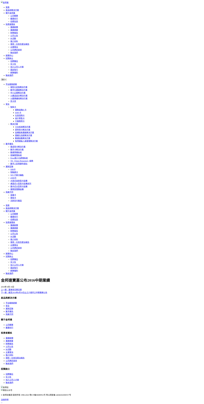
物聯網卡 (14, 172)
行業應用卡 (20, 121)
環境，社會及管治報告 (19, 44)
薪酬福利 (14, 73)
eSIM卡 (13, 178)
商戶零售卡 (20, 118)
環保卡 (13, 198)
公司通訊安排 (16, 50)
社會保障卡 (20, 115)
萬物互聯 (9, 167)
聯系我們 (14, 53)
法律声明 (4, 400)
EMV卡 (18, 113)
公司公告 (14, 36)
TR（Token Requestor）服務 (21, 161)
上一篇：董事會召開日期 (11, 290)
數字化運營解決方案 (18, 90)
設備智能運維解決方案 (24, 133)
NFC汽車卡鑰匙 (17, 175)
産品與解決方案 (12, 10)
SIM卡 (13, 169)
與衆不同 (9, 192)
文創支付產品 (16, 201)
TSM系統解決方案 (22, 127)
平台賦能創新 (11, 84)
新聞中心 (9, 56)
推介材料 (14, 41)
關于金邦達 (10, 13)
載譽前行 (14, 19)
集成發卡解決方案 (18, 147)
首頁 (7, 7)
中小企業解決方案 (18, 93)
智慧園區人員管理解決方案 (26, 141)
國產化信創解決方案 (23, 135)
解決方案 (14, 124)
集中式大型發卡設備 (18, 186)
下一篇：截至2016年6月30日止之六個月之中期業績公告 (24, 293)
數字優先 (9, 144)
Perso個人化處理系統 (19, 158)
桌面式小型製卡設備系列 (20, 184)
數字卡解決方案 (17, 150)
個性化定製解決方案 (18, 87)
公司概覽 (14, 16)
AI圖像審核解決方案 (19, 98)
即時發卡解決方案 (22, 130)
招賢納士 (9, 58)
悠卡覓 (13, 101)
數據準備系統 (16, 152)
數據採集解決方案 (22, 138)
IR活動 (13, 38)
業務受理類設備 (17, 189)
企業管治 (14, 47)
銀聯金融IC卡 (20, 110)
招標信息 (14, 21)
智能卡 (13, 107)
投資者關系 (10, 24)
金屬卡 (13, 195)
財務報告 (14, 33)
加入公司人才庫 (17, 67)
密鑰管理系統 (16, 155)
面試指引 (14, 70)
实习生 (13, 64)
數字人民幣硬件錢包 (18, 164)
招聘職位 (14, 61)
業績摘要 (14, 30)
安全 (7, 104)
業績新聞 (14, 27)
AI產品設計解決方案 (19, 96)
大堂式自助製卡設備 (18, 181)
